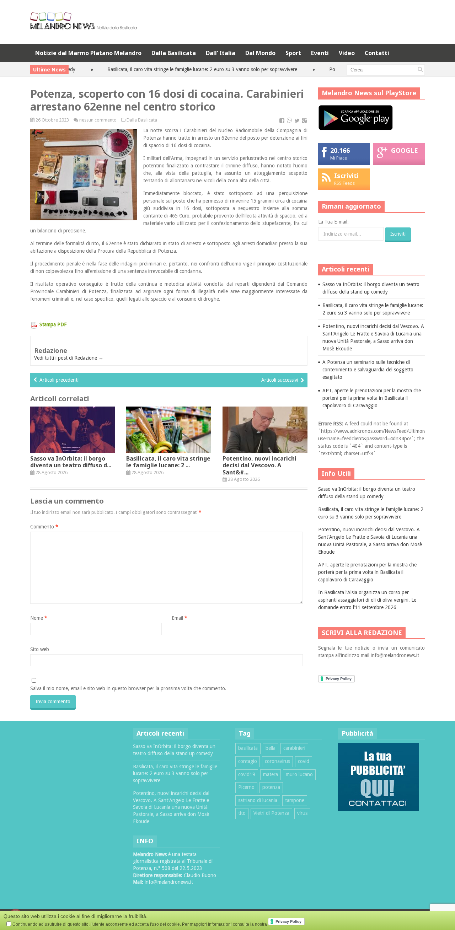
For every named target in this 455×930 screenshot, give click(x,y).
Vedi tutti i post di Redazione (68, 358)
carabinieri (294, 748)
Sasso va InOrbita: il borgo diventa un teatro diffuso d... (70, 462)
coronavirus (277, 761)
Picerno (246, 787)
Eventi (320, 53)
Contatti (377, 53)
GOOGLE (404, 150)
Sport (293, 53)
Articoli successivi (279, 380)
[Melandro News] (83, 27)
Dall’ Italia (220, 53)
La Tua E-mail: (333, 222)
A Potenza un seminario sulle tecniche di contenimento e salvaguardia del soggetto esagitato (367, 369)
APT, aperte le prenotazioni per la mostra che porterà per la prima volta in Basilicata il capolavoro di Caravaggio (371, 398)
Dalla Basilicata (173, 53)
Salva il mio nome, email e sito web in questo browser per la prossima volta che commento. (128, 688)
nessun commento (98, 120)
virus (302, 813)
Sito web (39, 649)
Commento (44, 526)
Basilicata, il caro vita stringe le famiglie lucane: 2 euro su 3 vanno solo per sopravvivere (187, 69)
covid (303, 761)
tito (242, 813)
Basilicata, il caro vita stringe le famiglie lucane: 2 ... (168, 462)
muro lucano (299, 774)
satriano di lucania (257, 800)
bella (270, 748)
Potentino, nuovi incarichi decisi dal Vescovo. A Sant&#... (259, 465)
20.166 (340, 150)
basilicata (248, 748)
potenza (271, 787)
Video (347, 53)
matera (270, 774)
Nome (38, 618)
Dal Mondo (260, 53)
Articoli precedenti (59, 380)
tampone (294, 800)
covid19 (246, 774)
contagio (247, 761)
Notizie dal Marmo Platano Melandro (88, 53)
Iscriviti (346, 175)
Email (179, 618)
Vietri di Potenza (271, 813)
